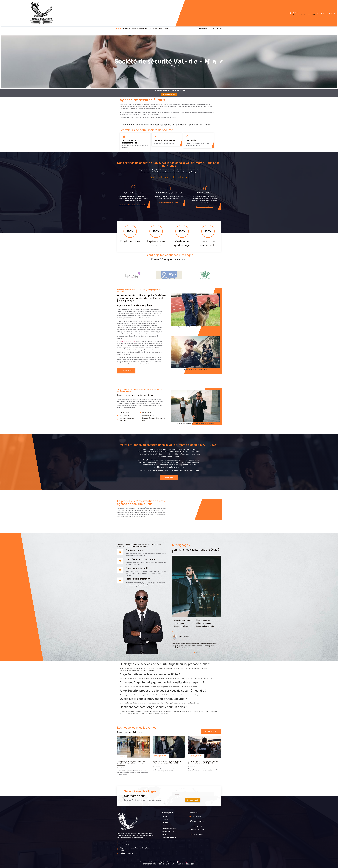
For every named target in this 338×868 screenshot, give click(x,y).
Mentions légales (183, 862)
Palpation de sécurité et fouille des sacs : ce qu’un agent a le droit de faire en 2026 (167, 762)
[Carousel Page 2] (196, 652)
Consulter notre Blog (210, 731)
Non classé (122, 756)
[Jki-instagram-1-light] (221, 28)
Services (125, 28)
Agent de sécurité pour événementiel (196, 756)
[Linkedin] (213, 28)
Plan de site (194, 862)
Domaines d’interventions (139, 28)
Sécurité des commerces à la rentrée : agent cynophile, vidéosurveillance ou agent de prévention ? (131, 763)
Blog (160, 28)
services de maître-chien (127, 341)
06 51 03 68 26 (127, 371)
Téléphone (175, 791)
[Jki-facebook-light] (210, 28)
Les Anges (152, 28)
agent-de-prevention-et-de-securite (160, 756)
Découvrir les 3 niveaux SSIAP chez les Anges (133, 204)
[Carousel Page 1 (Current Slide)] (194, 652)
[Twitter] (217, 28)
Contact (166, 28)
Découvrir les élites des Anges (169, 202)
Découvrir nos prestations (204, 207)
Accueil (118, 28)
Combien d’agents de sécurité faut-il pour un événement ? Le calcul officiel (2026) (203, 762)
